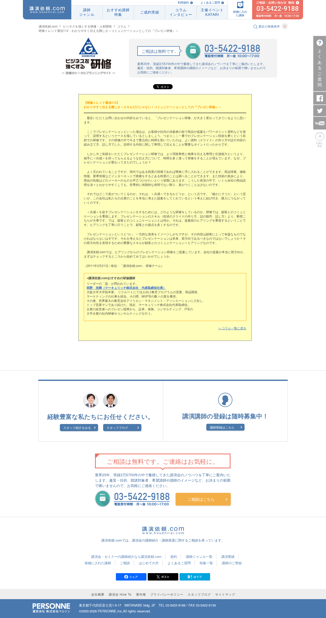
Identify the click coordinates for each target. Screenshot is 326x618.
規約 (173, 556)
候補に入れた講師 (98, 562)
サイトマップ (225, 594)
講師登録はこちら (222, 427)
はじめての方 (149, 562)
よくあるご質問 (210, 2)
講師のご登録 (232, 562)
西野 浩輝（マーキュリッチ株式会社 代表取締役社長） (126, 287)
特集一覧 (206, 562)
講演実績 (228, 556)
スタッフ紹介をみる (77, 427)
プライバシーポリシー (166, 594)
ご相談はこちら (201, 499)
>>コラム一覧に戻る (232, 328)
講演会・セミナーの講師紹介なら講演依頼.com (126, 556)
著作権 (141, 594)
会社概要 (97, 594)
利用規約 (183, 2)
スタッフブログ (117, 427)
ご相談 (125, 562)
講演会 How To (120, 594)
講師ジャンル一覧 (199, 556)
